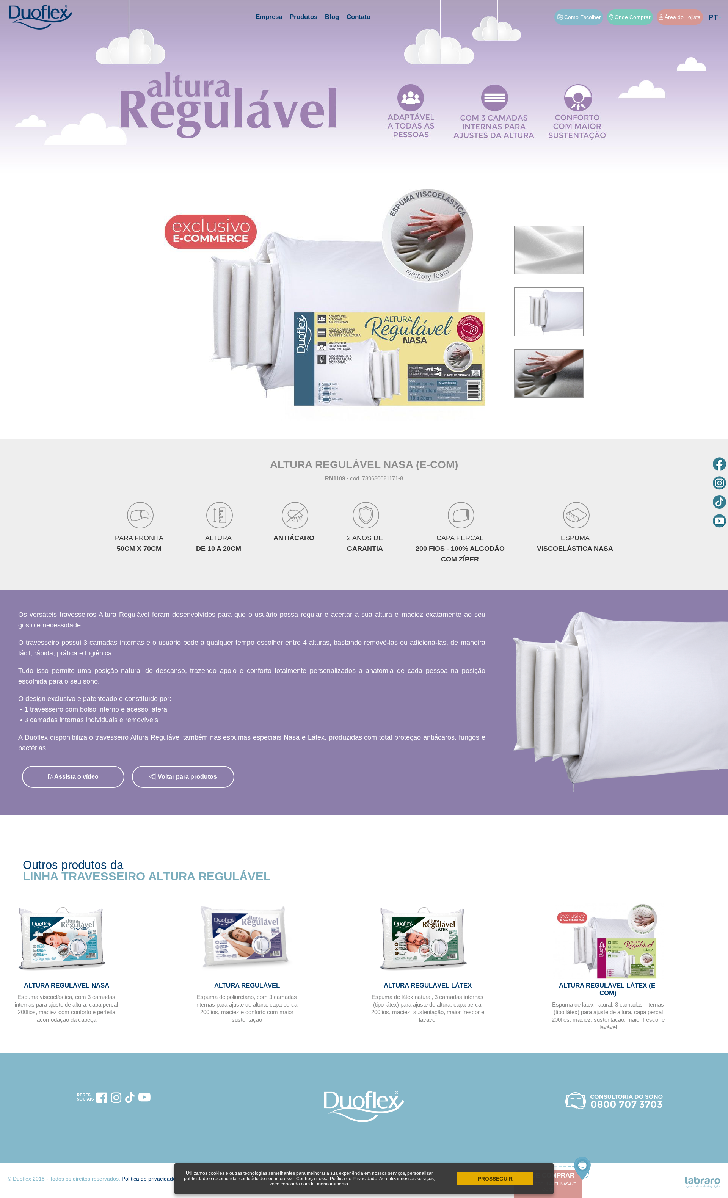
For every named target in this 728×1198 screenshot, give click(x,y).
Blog (332, 16)
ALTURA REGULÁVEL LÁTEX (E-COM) (608, 989)
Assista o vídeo (76, 776)
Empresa (269, 16)
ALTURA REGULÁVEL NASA (66, 985)
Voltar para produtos (186, 776)
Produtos (303, 16)
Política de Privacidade (353, 1178)
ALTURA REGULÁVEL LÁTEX (428, 985)
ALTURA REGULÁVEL (247, 985)
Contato (358, 16)
